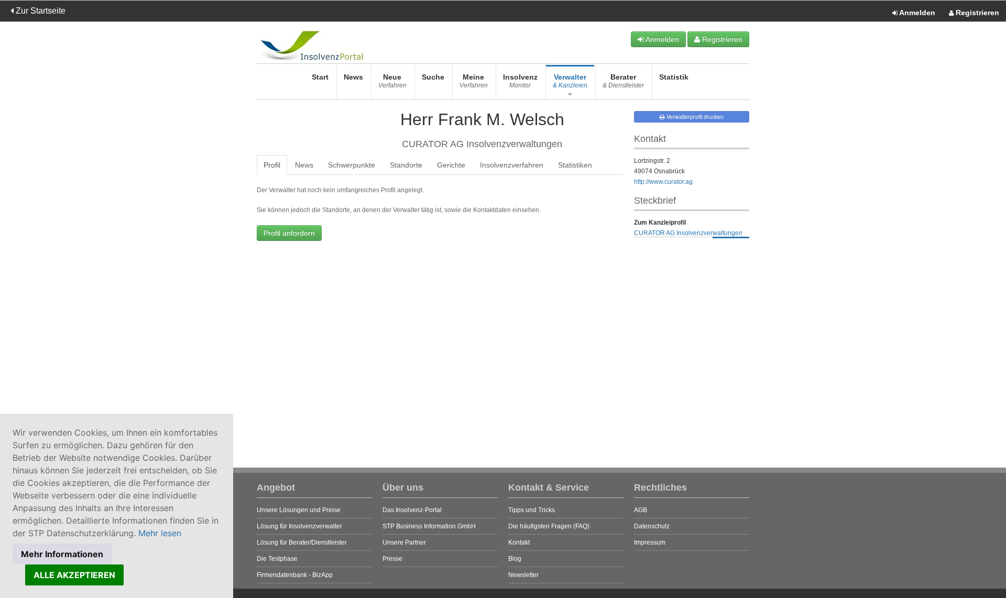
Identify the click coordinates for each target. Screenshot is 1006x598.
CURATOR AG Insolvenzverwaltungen (688, 233)
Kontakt (519, 542)
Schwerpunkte (351, 165)
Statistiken (575, 165)
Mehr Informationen (62, 554)
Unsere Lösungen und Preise (299, 510)
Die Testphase (277, 558)
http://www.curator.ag (663, 181)
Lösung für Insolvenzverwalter (299, 526)
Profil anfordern (289, 233)
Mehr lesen (159, 533)
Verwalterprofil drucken (694, 116)
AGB (640, 510)
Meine (474, 81)
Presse (392, 558)
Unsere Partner (404, 542)
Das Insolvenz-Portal (412, 510)
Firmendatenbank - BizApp (295, 575)
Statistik (673, 77)
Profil (272, 165)
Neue (392, 81)
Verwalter (570, 81)
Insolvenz (520, 81)
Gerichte (451, 165)
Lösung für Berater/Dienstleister (302, 542)
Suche (433, 77)
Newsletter (523, 575)
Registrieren (976, 12)
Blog (514, 558)
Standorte (406, 165)
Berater (623, 81)
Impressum (649, 542)
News (353, 77)
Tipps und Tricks (531, 510)
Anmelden (916, 12)
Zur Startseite (39, 10)
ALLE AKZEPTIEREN (74, 575)
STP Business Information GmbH (429, 526)
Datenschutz (652, 526)
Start (320, 77)
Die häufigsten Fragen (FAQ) (548, 526)
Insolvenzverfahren (511, 165)
